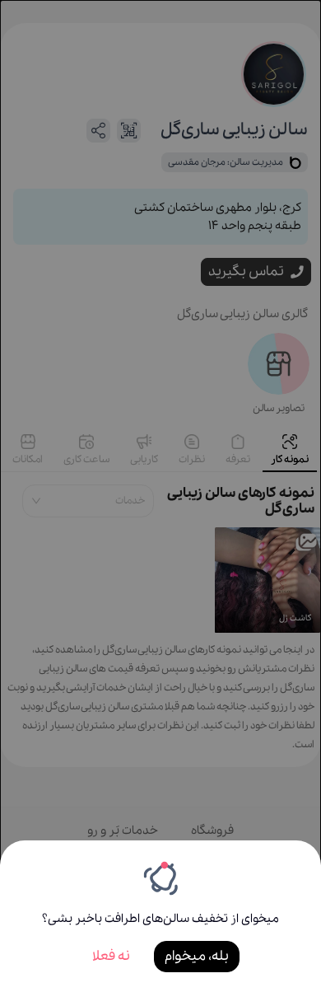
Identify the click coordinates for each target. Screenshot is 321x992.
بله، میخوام (197, 956)
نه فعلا (111, 956)
